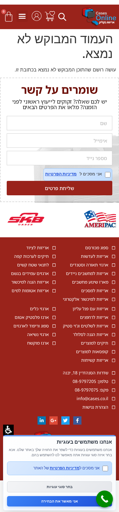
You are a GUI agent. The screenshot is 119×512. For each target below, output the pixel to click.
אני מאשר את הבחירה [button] (59, 501)
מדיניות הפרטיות (61, 174)
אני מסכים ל (77, 175)
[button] (63, 16)
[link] (50, 16)
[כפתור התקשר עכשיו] (104, 499)
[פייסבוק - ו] (77, 420)
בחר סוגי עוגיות (60, 486)
